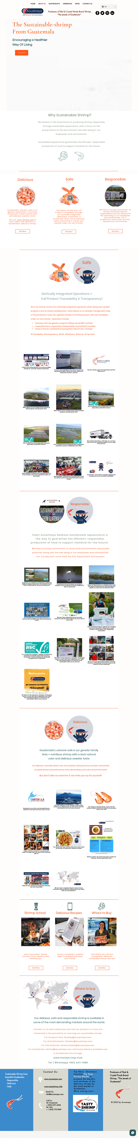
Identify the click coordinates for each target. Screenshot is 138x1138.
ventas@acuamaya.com (58, 1049)
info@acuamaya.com (55, 1094)
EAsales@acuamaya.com (77, 1037)
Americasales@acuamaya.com (77, 1045)
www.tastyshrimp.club (68, 1057)
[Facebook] (97, 13)
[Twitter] (102, 13)
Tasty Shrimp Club (25, 220)
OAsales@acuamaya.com (79, 1041)
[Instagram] (107, 13)
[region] (35, 932)
